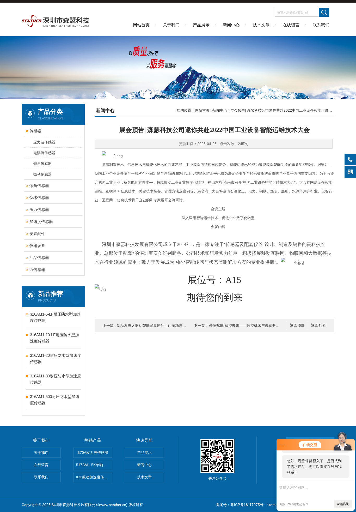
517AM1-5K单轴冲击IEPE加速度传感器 (94, 465)
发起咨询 (343, 504)
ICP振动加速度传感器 (93, 477)
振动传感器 (42, 174)
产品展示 (201, 25)
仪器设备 (37, 245)
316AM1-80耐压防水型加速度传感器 (55, 379)
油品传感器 (39, 257)
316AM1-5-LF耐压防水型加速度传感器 (55, 317)
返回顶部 (297, 325)
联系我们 (321, 25)
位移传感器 (39, 197)
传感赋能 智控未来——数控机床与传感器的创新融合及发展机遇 (260, 325)
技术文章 (261, 25)
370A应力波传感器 (93, 452)
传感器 (35, 131)
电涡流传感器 (44, 153)
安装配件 (37, 233)
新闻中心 (231, 25)
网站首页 (141, 25)
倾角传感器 (42, 163)
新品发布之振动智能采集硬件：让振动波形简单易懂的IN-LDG (167, 325)
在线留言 (291, 25)
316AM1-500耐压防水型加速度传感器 (54, 399)
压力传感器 (39, 209)
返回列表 (318, 325)
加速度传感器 (41, 221)
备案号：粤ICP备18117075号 (239, 505)
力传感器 (37, 269)
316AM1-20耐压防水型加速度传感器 (55, 358)
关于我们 (171, 25)
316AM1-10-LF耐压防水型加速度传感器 (54, 338)
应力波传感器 (44, 142)
